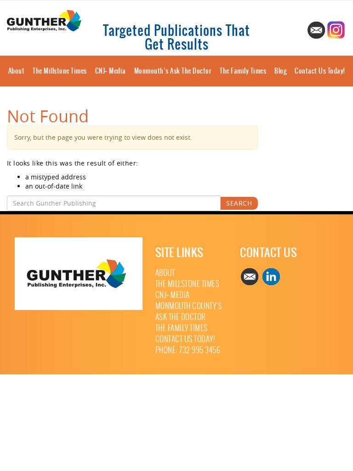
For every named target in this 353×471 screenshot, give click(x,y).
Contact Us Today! (320, 71)
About (16, 71)
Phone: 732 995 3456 (188, 350)
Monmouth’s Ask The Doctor (173, 71)
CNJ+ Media (110, 71)
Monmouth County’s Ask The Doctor (188, 311)
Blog (280, 71)
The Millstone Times (60, 71)
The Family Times (243, 71)
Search (239, 203)
